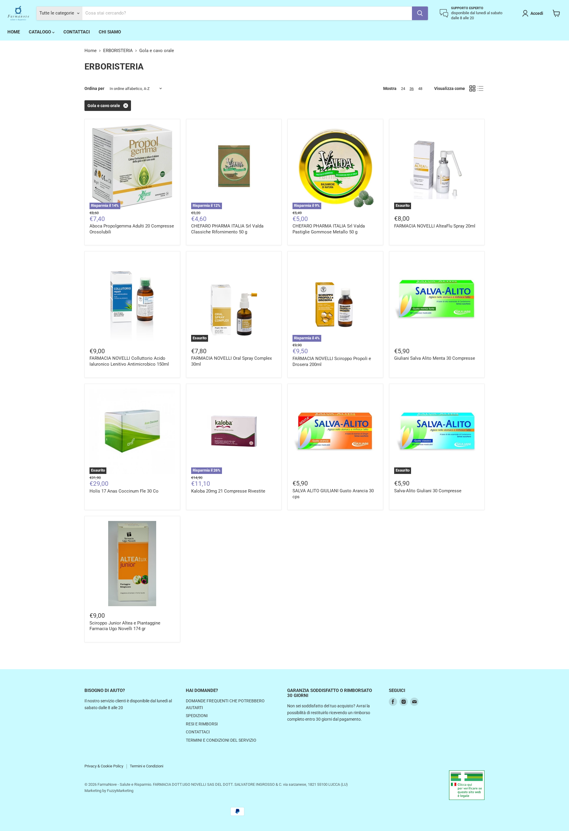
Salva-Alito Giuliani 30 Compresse (427, 490)
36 (412, 88)
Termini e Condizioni (146, 766)
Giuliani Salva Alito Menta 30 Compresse (434, 358)
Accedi (536, 13)
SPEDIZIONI (197, 715)
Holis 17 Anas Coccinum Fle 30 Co (124, 491)
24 (403, 88)
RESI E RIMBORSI (202, 724)
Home (90, 50)
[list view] (481, 89)
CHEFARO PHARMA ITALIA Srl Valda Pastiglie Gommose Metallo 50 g (329, 229)
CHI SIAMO (110, 32)
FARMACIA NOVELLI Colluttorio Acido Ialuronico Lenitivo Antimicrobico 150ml (129, 361)
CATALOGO (40, 32)
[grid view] (472, 89)
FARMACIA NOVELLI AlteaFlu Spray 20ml (434, 226)
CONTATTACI (76, 32)
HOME (13, 32)
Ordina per (94, 88)
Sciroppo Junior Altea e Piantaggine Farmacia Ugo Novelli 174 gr (124, 626)
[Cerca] (420, 13)
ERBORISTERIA (118, 50)
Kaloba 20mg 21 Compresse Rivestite (228, 491)
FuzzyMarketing (120, 790)
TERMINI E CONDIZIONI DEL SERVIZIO (221, 740)
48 (420, 88)
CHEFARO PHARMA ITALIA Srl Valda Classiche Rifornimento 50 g (227, 229)
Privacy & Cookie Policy (103, 766)
